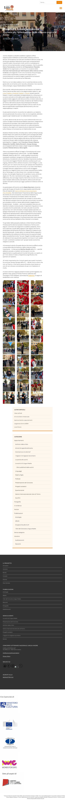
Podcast (17, 479)
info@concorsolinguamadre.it (11, 653)
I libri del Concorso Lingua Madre (25, 528)
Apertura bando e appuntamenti (23, 420)
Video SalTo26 (18, 413)
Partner (5, 579)
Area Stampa (6, 583)
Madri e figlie (19, 475)
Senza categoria (19, 532)
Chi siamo (5, 565)
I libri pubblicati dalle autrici (25, 467)
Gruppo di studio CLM (22, 525)
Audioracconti (19, 540)
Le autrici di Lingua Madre (23, 463)
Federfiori (31, 275)
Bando (4, 572)
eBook (17, 521)
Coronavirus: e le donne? (23, 452)
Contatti (5, 576)
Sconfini (17, 498)
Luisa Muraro (17, 427)
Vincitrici (17, 536)
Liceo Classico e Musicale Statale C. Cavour (16, 93)
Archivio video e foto (21, 444)
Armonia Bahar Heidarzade (21, 416)
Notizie (16, 509)
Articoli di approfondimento (24, 448)
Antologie (18, 517)
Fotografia (17, 502)
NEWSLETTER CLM (8, 677)
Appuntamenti (19, 440)
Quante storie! (19, 490)
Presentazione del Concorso (24, 482)
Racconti (18, 544)
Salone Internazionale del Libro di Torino (27, 494)
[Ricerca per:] (47, 2)
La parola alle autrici (21, 459)
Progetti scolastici (20, 486)
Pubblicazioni (18, 513)
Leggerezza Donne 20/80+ (21, 423)
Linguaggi (18, 471)
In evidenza (18, 505)
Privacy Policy (6, 656)
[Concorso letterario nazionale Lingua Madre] (9, 10)
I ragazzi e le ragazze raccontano (25, 456)
